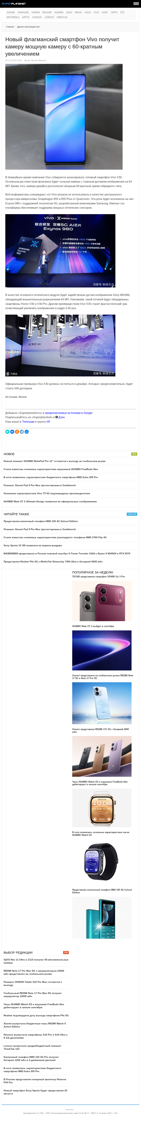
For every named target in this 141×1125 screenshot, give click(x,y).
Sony (105, 12)
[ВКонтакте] (12, 432)
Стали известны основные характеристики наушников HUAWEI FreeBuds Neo (51, 469)
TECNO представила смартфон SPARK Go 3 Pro (98, 576)
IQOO (69, 12)
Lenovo (49, 17)
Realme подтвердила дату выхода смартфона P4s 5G (36, 1015)
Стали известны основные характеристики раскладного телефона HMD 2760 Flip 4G (55, 537)
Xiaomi (11, 12)
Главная (10, 27)
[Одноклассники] (17, 432)
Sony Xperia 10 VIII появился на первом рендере (33, 545)
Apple (26, 17)
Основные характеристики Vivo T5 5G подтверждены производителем (47, 493)
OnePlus (62, 17)
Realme (47, 12)
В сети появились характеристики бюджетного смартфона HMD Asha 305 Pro (51, 477)
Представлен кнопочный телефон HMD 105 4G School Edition (41, 521)
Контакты (70, 1110)
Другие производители (28, 27)
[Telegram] (22, 432)
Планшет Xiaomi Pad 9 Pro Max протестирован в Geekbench (40, 485)
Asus (88, 12)
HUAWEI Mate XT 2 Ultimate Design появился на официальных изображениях (50, 501)
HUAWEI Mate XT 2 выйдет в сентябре (93, 626)
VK (48, 421)
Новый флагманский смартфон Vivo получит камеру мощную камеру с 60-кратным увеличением (62, 46)
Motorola (13, 17)
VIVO (96, 12)
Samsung (23, 12)
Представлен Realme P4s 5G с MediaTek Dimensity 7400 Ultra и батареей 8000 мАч (53, 561)
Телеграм (28, 421)
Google (37, 17)
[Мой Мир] (27, 432)
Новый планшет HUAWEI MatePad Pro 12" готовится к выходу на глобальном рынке (55, 461)
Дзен (61, 417)
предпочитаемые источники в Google (69, 412)
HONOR (36, 12)
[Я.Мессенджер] (7, 432)
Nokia (78, 12)
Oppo (114, 12)
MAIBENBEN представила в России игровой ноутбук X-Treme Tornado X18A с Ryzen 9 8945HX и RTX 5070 (67, 553)
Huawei (59, 12)
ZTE (122, 12)
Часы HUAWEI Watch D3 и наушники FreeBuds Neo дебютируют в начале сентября (100, 783)
